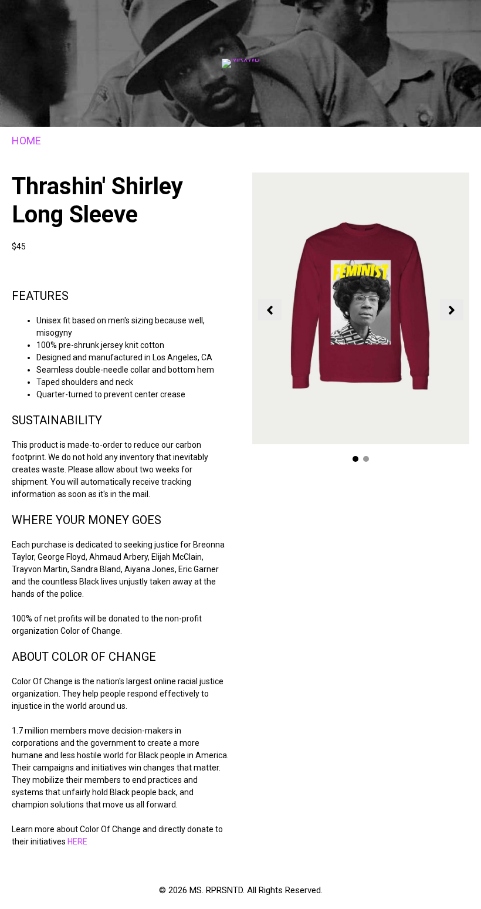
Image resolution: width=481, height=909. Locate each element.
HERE (77, 841)
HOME (26, 140)
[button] (270, 309)
